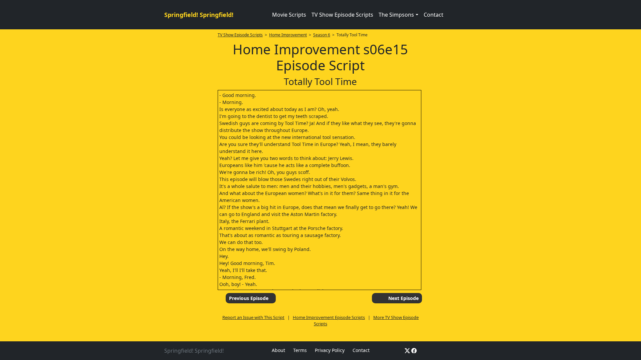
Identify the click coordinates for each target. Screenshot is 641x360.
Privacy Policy (330, 350)
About (278, 350)
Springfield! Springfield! (198, 15)
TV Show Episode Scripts (342, 14)
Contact (433, 14)
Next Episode (403, 298)
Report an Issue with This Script (253, 317)
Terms (300, 350)
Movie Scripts (289, 14)
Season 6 (321, 35)
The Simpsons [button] (396, 14)
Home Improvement (288, 35)
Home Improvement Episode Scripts (329, 317)
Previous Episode (248, 298)
